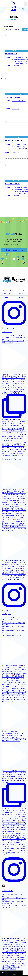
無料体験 (21, 297)
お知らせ (21, 293)
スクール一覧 (21, 290)
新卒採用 (17, 29)
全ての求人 (8, 29)
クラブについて (7, 290)
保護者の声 (7, 293)
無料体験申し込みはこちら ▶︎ (14, 250)
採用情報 (7, 297)
